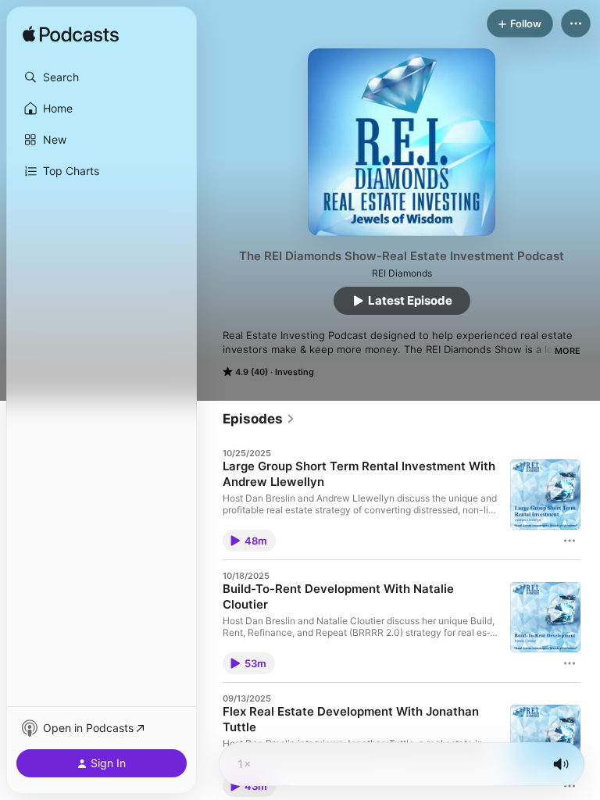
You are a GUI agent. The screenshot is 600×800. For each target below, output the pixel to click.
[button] (101, 77)
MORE (567, 350)
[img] (71, 35)
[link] (259, 418)
